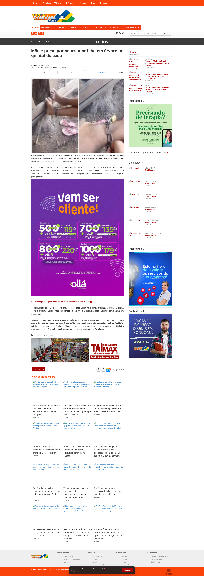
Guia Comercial (98, 565)
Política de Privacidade (71, 559)
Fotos (94, 3)
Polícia (102, 42)
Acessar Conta (156, 559)
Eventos (59, 3)
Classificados (97, 556)
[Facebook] (39, 33)
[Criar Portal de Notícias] (169, 571)
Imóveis (95, 559)
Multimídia (121, 553)
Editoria (40, 42)
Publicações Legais (130, 27)
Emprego (84, 27)
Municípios (114, 27)
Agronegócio (46, 27)
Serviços (91, 553)
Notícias (47, 3)
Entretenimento (98, 27)
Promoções (71, 3)
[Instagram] (32, 33)
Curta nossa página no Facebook (148, 152)
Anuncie (66, 562)
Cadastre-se (155, 562)
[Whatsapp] (35, 33)
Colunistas (60, 27)
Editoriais (72, 27)
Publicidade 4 (136, 311)
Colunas (83, 3)
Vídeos (104, 3)
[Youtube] (42, 33)
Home (36, 3)
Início (33, 42)
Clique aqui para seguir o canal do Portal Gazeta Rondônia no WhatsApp (61, 302)
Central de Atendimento (159, 556)
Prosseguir (128, 570)
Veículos (95, 562)
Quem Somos (68, 556)
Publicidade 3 (136, 248)
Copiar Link (39, 369)
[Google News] (115, 369)
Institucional (63, 553)
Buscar (167, 33)
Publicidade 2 (136, 100)
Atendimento (151, 553)
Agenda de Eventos (128, 565)
